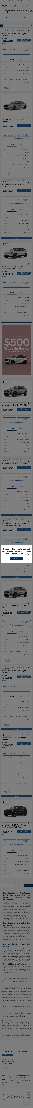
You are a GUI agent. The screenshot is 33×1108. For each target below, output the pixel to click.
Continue (16, 558)
